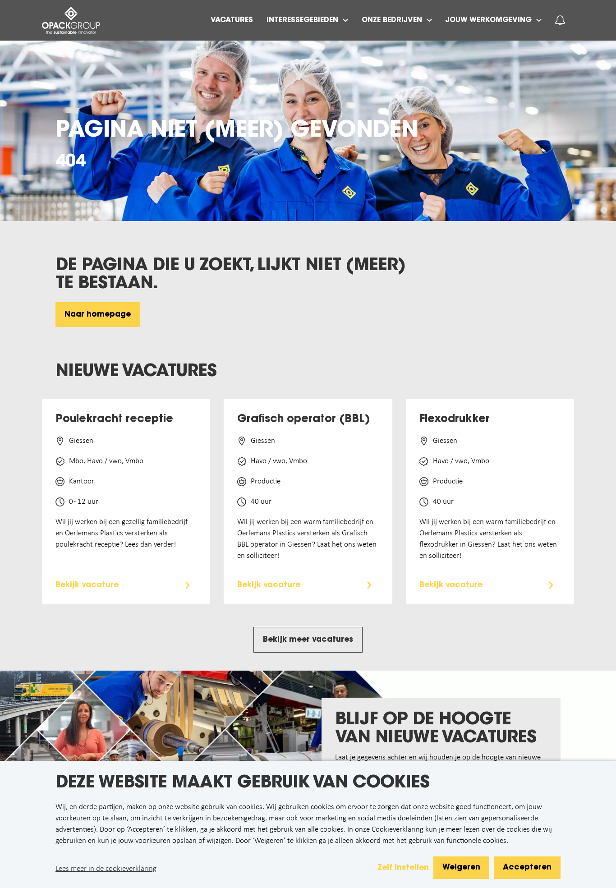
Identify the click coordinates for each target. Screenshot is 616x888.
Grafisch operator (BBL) (303, 419)
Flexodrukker (454, 419)
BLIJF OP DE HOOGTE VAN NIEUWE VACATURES (435, 729)
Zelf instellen (403, 868)
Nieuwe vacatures (135, 372)
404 (70, 162)
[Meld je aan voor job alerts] (560, 20)
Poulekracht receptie (114, 419)
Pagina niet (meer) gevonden (236, 131)
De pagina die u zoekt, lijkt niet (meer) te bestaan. (230, 275)
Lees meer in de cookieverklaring (105, 869)
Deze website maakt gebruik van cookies (242, 783)
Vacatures (232, 20)
